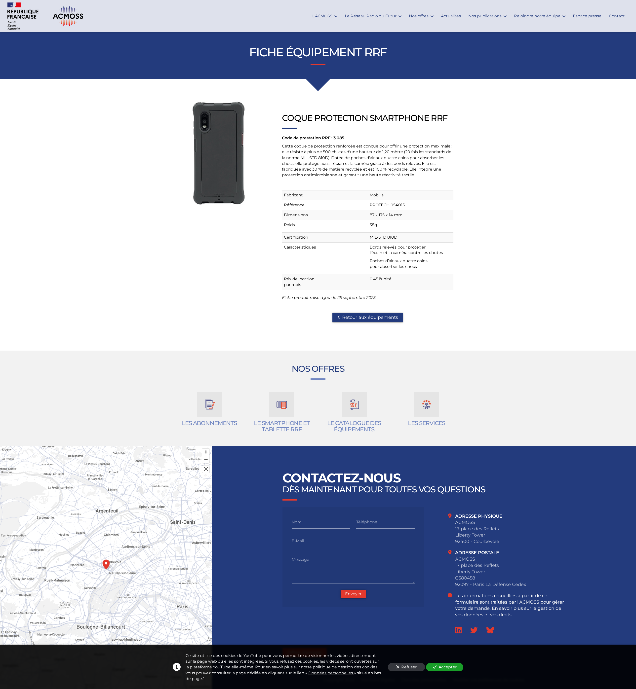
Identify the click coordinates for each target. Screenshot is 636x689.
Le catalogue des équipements (354, 426)
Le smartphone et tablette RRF (282, 426)
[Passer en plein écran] (205, 469)
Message (300, 559)
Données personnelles (331, 673)
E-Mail (298, 541)
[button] (106, 564)
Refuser (409, 667)
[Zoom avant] (205, 452)
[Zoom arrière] (205, 459)
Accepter (447, 667)
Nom (297, 522)
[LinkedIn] (458, 630)
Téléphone (366, 522)
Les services (426, 423)
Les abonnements (209, 423)
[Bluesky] (490, 630)
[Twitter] (474, 630)
